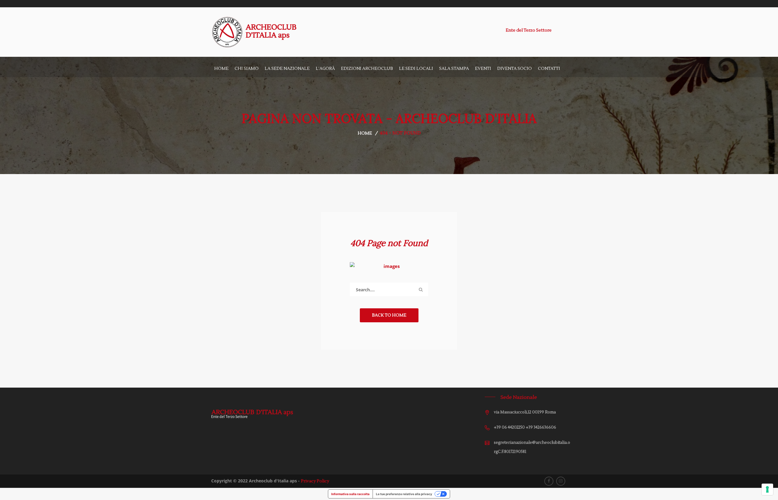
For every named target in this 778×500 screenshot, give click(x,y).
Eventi (483, 68)
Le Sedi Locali (416, 68)
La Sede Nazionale (287, 68)
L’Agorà (325, 68)
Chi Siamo (247, 68)
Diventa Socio (514, 68)
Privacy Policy (315, 481)
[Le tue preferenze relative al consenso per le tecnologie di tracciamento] (767, 489)
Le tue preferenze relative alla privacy (404, 494)
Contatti (549, 68)
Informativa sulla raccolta (350, 494)
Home (221, 68)
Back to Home (389, 315)
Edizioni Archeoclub (367, 68)
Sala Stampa (454, 68)
